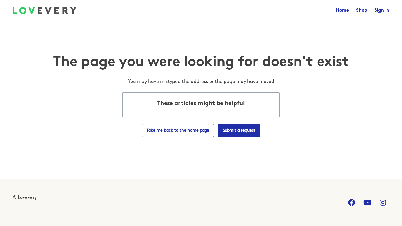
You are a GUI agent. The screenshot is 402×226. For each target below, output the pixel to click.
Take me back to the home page (178, 130)
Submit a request (239, 130)
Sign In (381, 10)
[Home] (45, 10)
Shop (361, 10)
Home (342, 10)
